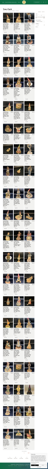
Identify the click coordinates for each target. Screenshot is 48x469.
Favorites (27, 458)
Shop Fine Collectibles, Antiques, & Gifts (11, 2)
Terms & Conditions (10, 465)
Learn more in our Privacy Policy (35, 462)
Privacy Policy (15, 465)
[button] (24, 2)
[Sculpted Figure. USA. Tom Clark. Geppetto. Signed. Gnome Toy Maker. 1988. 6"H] (29, 193)
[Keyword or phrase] (36, 21)
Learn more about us (33, 463)
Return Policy (26, 465)
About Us (30, 465)
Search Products (10, 458)
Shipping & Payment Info (21, 465)
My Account (15, 458)
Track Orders (21, 458)
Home (3, 2)
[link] (39, 466)
